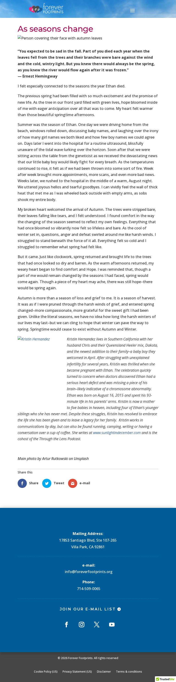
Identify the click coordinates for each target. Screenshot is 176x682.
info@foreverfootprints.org (89, 571)
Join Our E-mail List (88, 609)
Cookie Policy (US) (46, 671)
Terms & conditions (129, 671)
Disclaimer (104, 671)
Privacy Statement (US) (77, 671)
